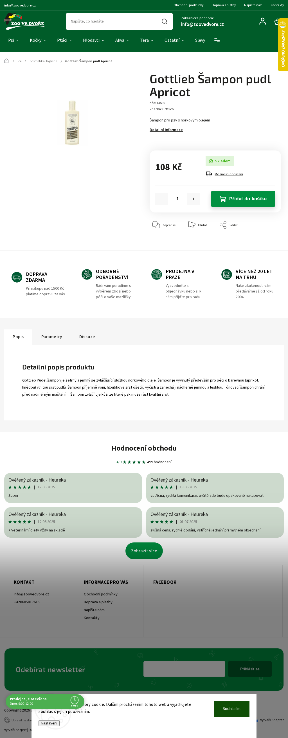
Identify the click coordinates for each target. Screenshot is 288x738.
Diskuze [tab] (87, 337)
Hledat (165, 21)
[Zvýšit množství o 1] (193, 199)
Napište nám (253, 5)
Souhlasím (231, 709)
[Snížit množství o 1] (161, 199)
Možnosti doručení (229, 174)
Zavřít (263, 242)
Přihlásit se (250, 669)
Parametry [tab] (51, 337)
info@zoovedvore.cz (31, 594)
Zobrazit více (144, 551)
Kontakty (277, 5)
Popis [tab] (18, 337)
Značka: (162, 109)
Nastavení (49, 723)
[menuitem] (13, 40)
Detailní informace (166, 130)
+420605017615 (27, 602)
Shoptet (21, 730)
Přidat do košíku (248, 198)
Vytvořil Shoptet (272, 720)
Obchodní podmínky (188, 5)
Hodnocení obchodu (144, 448)
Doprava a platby (224, 5)
